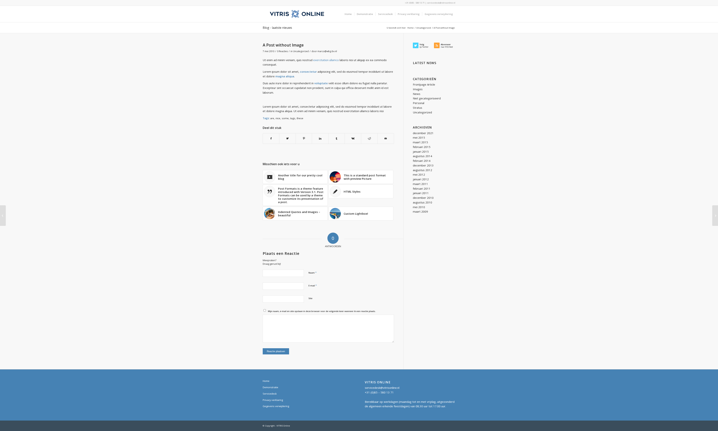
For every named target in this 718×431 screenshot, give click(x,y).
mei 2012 (419, 174)
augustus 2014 (422, 156)
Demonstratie (270, 387)
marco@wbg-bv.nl (327, 51)
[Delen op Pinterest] (304, 138)
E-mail (313, 285)
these (300, 118)
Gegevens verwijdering (276, 406)
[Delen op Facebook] (271, 138)
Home (266, 381)
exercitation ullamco (326, 60)
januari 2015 (421, 151)
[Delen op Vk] (353, 138)
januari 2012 (421, 179)
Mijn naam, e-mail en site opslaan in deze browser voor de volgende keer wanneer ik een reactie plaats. (322, 311)
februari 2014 (421, 161)
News (416, 94)
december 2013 (423, 165)
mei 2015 (419, 137)
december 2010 (423, 198)
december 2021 (423, 133)
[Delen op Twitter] (287, 138)
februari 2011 (421, 188)
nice (278, 118)
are (272, 118)
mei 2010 (419, 207)
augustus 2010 (422, 202)
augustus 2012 (422, 170)
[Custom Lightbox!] (715, 215)
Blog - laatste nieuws (277, 28)
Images (418, 89)
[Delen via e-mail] (386, 138)
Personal (418, 103)
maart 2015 (420, 142)
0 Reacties (282, 51)
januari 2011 (421, 193)
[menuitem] (348, 14)
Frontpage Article (424, 84)
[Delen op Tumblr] (337, 138)
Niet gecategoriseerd (427, 98)
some (285, 118)
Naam (313, 272)
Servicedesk (270, 393)
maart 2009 (420, 211)
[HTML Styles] (3, 215)
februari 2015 (421, 147)
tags (292, 118)
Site (310, 298)
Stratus (417, 107)
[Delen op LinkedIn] (320, 138)
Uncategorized (301, 51)
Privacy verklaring (273, 400)
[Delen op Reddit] (369, 138)
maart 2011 (420, 184)
